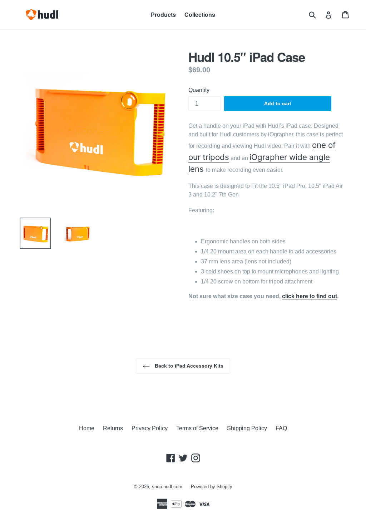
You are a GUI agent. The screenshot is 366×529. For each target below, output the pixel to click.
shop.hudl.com (167, 486)
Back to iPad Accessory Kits (188, 366)
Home (86, 428)
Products (163, 14)
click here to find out (309, 296)
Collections (199, 14)
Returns (113, 428)
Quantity (198, 90)
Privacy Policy (150, 428)
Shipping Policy (247, 428)
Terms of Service (197, 428)
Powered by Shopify (211, 486)
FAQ (281, 428)
